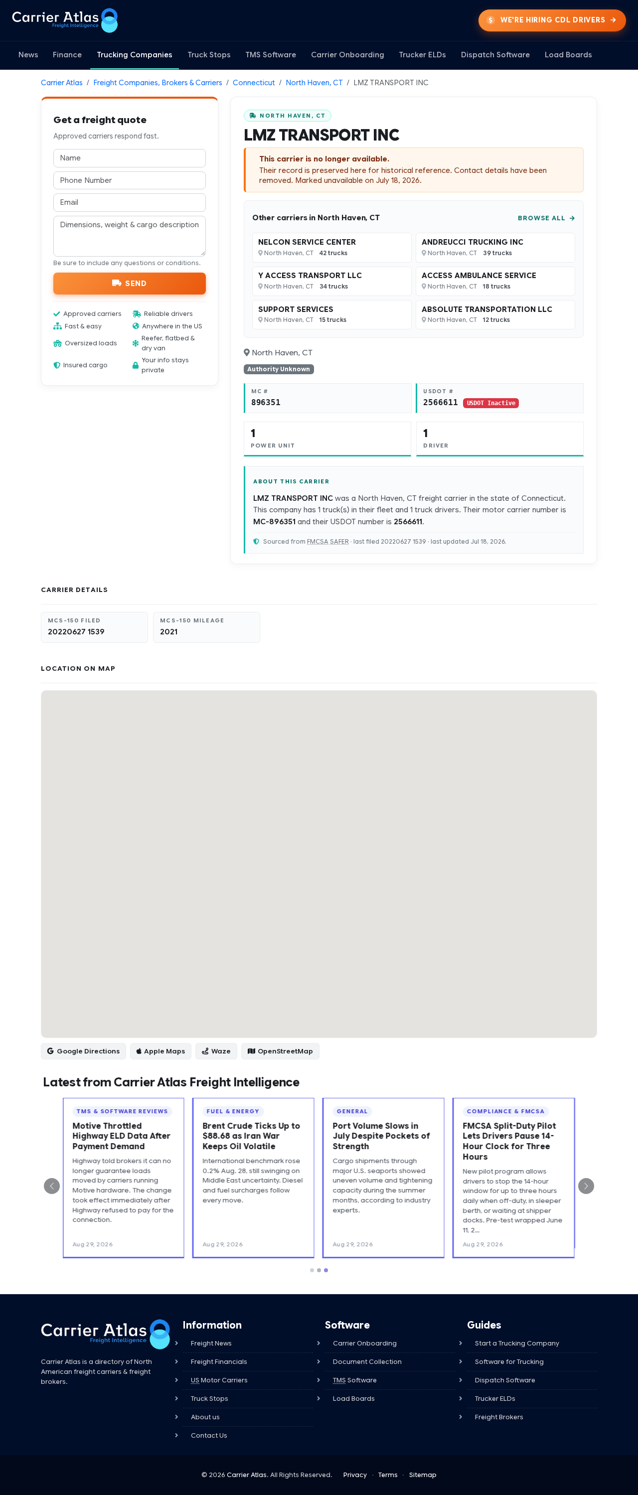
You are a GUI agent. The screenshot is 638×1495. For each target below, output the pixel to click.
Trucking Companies (134, 54)
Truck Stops (209, 54)
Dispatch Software (495, 54)
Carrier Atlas (62, 82)
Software (355, 1370)
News (28, 54)
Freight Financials (219, 1351)
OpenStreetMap (285, 1051)
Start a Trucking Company (517, 1333)
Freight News (211, 1333)
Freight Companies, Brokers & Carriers (157, 82)
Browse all (543, 218)
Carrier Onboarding (347, 54)
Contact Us (209, 1425)
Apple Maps (164, 1051)
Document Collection (367, 1351)
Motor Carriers (219, 1370)
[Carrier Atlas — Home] (65, 20)
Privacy (355, 1465)
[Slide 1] (312, 1260)
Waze (221, 1051)
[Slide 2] (319, 1260)
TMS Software (270, 54)
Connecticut (254, 82)
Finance (67, 54)
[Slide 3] (326, 1260)
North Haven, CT (314, 82)
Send (136, 283)
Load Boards (568, 54)
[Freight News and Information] (105, 1324)
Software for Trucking (509, 1351)
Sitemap (423, 1465)
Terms (388, 1465)
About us (205, 1407)
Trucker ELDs (422, 54)
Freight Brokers (499, 1407)
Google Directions (88, 1051)
